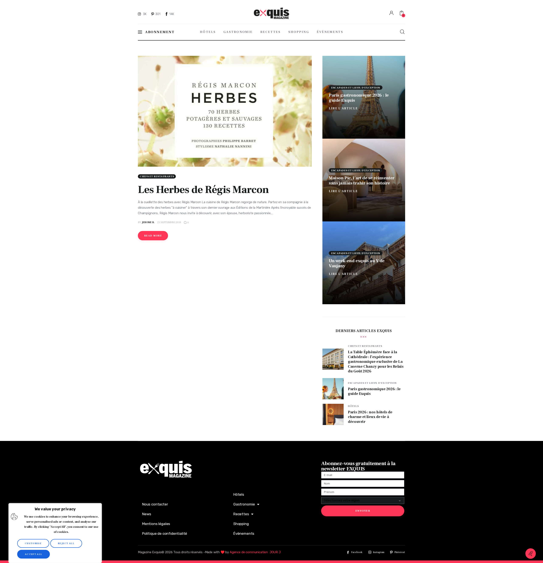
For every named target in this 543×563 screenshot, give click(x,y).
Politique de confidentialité (164, 533)
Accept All (33, 554)
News (146, 514)
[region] (55, 533)
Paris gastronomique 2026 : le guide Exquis (359, 97)
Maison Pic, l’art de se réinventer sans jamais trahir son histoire (362, 180)
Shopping (241, 524)
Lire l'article (343, 108)
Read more (153, 235)
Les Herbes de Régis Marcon (203, 190)
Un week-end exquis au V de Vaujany (357, 263)
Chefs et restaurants (157, 176)
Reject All (66, 543)
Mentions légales (156, 524)
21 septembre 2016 (169, 222)
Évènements (243, 533)
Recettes (241, 514)
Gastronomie (244, 504)
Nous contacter (155, 504)
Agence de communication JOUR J (255, 552)
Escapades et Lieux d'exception (355, 87)
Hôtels (353, 406)
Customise (33, 543)
